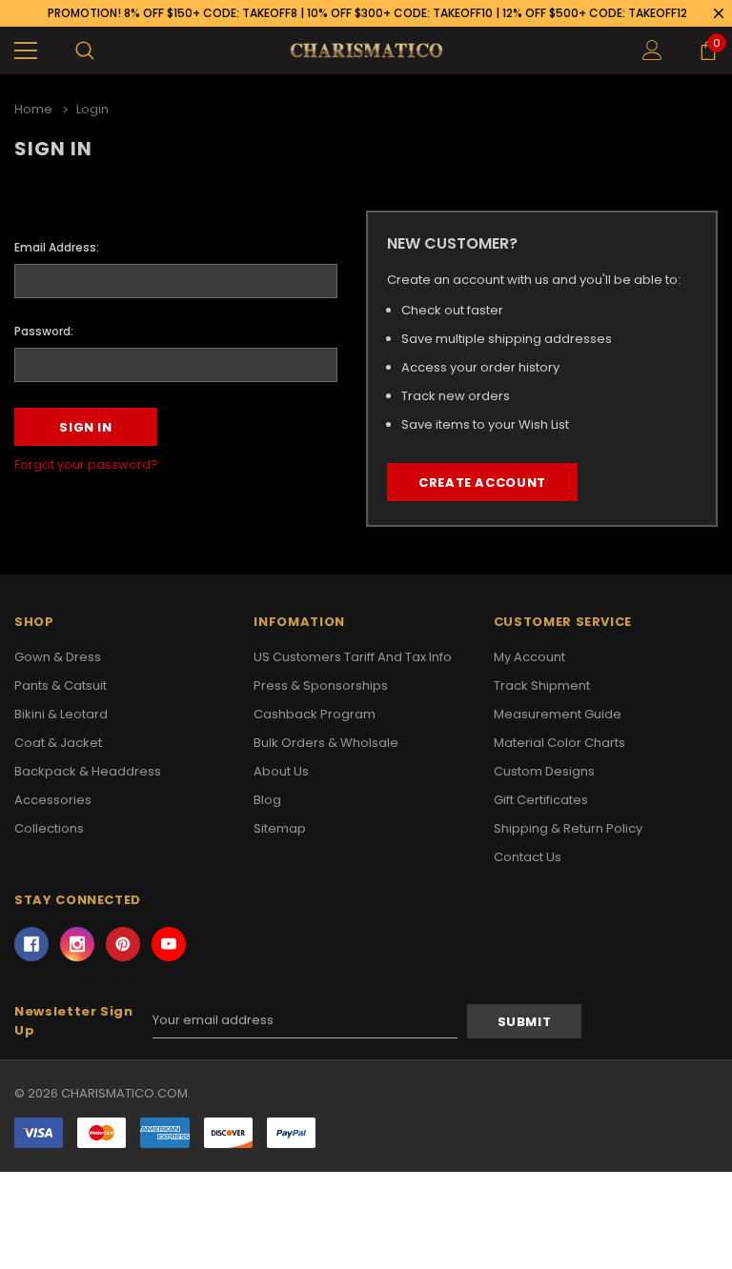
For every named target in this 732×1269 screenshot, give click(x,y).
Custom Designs (544, 771)
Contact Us (527, 857)
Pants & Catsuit (60, 685)
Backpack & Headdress (87, 771)
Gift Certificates (541, 800)
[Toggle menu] (25, 50)
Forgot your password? (86, 464)
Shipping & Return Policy (568, 828)
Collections (49, 828)
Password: (43, 331)
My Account (529, 657)
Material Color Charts (559, 743)
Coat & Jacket (58, 743)
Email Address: (56, 247)
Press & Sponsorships (321, 685)
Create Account (482, 482)
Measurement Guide (557, 714)
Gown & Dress (57, 657)
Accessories (53, 800)
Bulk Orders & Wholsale (326, 743)
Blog (267, 800)
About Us (281, 771)
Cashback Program (315, 714)
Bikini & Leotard (61, 714)
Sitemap (280, 828)
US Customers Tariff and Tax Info (353, 657)
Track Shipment (542, 685)
